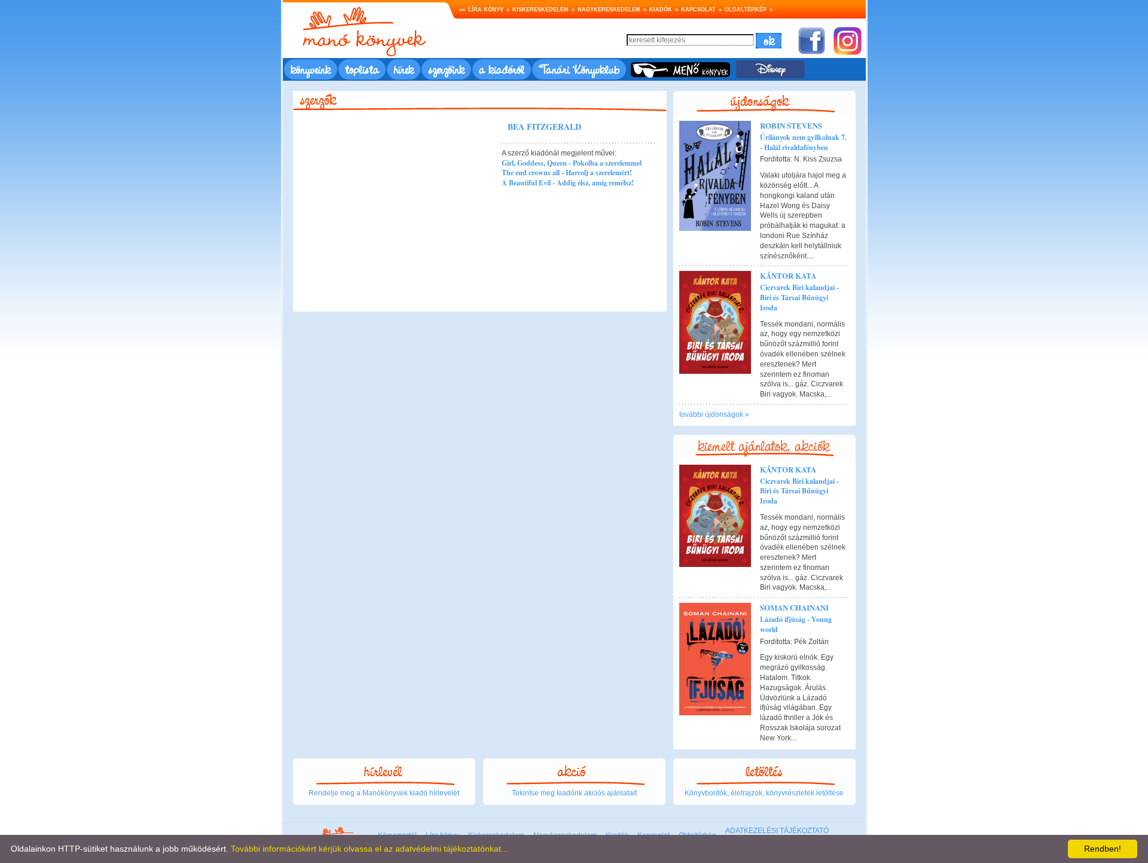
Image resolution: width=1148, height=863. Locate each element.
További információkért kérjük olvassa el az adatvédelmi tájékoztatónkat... (369, 848)
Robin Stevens (791, 125)
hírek (403, 69)
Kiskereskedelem (540, 10)
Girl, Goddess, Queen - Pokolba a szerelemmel (572, 163)
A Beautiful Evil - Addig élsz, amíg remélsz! (568, 183)
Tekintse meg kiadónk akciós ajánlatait (574, 793)
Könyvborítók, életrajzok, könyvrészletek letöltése (764, 793)
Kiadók (660, 10)
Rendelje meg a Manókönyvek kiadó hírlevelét (384, 793)
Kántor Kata (788, 275)
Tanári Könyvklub (579, 69)
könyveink (311, 69)
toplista (362, 69)
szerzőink (446, 69)
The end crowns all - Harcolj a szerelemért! (567, 172)
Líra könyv (485, 10)
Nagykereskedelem (609, 10)
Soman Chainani (794, 607)
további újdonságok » (714, 414)
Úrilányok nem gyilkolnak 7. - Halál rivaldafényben (803, 142)
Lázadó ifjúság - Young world (796, 624)
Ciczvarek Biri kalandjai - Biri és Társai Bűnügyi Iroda (799, 297)
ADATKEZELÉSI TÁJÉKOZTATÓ (777, 831)
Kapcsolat (698, 10)
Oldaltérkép (746, 10)
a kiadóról (501, 69)
